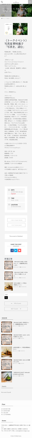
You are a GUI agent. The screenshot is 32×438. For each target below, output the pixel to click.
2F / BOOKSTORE (5, 409)
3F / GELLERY (4, 412)
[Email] (19, 250)
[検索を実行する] (6, 297)
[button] (2, 2)
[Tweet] (15, 250)
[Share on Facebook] (12, 250)
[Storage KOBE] (16, 2)
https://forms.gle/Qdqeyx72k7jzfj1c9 (14, 62)
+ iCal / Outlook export (16, 225)
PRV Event (17, 303)
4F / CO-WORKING (6, 414)
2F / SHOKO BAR (5, 411)
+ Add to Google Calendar (16, 220)
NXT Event (14, 309)
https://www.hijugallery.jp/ (13, 147)
